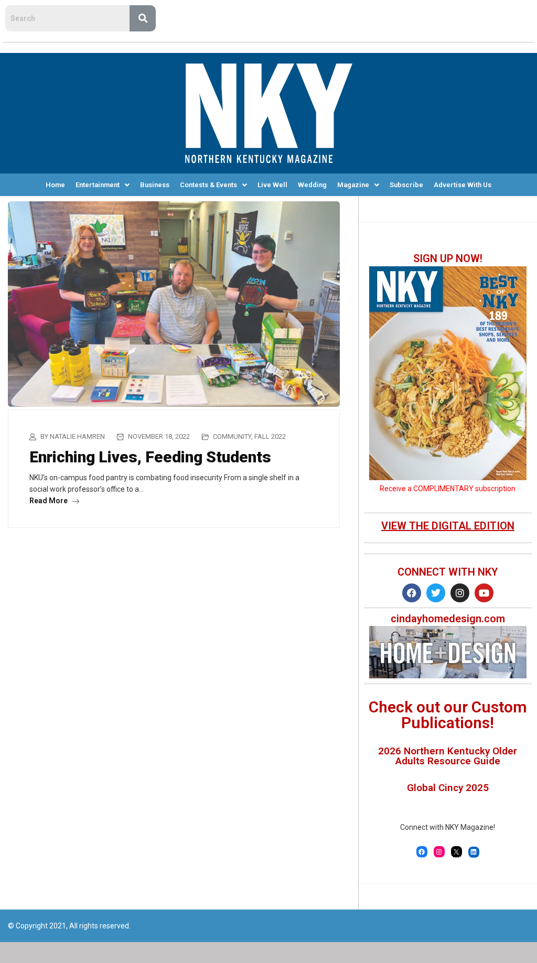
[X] (456, 851)
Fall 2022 (270, 436)
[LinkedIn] (473, 852)
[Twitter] (435, 592)
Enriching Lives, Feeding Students (150, 457)
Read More (49, 500)
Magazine (353, 185)
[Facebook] (411, 592)
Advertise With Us (462, 185)
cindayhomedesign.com (448, 618)
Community (232, 436)
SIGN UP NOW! (447, 258)
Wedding (312, 185)
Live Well (272, 185)
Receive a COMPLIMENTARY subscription (447, 488)
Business (154, 185)
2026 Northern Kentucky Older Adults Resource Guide (447, 756)
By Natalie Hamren (72, 436)
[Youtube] (484, 592)
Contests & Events (208, 185)
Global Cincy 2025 (448, 788)
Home (55, 185)
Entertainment (98, 185)
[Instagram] (459, 592)
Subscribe (406, 185)
